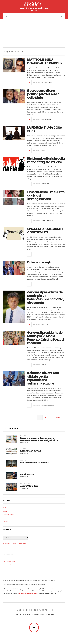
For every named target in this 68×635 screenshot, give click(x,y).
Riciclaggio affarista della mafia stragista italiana (46, 160)
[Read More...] (29, 82)
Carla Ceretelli (47, 220)
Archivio (5, 518)
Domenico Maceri (48, 405)
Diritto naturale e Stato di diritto (34, 462)
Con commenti (47, 119)
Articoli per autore (8, 514)
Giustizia (23, 460)
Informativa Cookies (9, 565)
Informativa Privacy (9, 561)
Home (4, 507)
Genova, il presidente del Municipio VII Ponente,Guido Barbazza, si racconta (45, 297)
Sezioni (5, 511)
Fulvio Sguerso (47, 82)
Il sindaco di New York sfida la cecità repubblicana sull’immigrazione (43, 378)
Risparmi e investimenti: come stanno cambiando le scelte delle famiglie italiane (39, 439)
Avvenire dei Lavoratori (50, 254)
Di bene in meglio (39, 262)
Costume (45, 150)
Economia (45, 183)
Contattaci (6, 521)
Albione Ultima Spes (29, 486)
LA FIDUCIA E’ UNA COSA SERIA (44, 129)
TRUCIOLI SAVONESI (34, 3)
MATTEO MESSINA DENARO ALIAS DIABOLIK (45, 61)
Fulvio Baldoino (25, 472)
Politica (45, 284)
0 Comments (24, 442)
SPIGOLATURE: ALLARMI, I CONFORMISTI (45, 231)
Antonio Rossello (26, 483)
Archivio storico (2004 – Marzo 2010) (14, 543)
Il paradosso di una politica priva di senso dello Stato (43, 94)
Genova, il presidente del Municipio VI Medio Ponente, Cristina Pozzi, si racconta (45, 337)
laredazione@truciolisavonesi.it (28, 593)
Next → (59, 417)
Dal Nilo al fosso (27, 474)
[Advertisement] (34, 32)
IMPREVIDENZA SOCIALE (30, 451)
